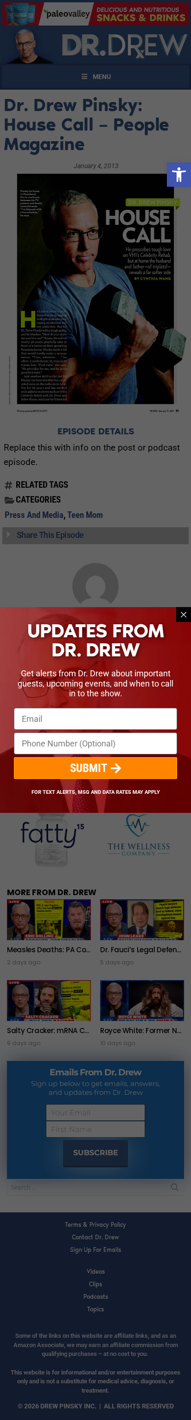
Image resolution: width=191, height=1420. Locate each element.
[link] (179, 175)
